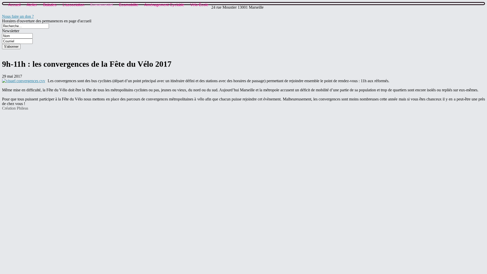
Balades (50, 5)
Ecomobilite (128, 5)
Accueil (14, 5)
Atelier (32, 5)
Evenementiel (101, 5)
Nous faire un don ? (18, 16)
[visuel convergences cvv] (23, 81)
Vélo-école (199, 5)
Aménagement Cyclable (164, 5)
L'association (73, 5)
